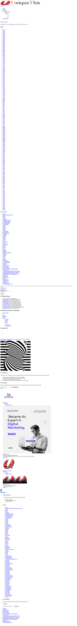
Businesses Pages (8, 526)
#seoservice (5, 300)
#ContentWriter (6, 303)
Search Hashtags (3, 290)
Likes (6, 536)
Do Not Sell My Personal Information (10, 619)
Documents (7, 539)
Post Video (7, 572)
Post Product (7, 564)
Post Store (7, 565)
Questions (7, 527)
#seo (4, 298)
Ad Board (7, 512)
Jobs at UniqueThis (6, 621)
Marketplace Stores (9, 514)
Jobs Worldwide (8, 557)
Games (6, 545)
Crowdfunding (8, 518)
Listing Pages (7, 524)
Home (6, 507)
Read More (2, 289)
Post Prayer (7, 580)
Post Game (7, 591)
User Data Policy (6, 612)
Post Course (7, 566)
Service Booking (8, 517)
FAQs (6, 553)
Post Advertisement (9, 563)
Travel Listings (8, 325)
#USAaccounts (6, 302)
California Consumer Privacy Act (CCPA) (11, 617)
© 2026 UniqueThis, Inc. (7, 622)
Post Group (7, 593)
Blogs (6, 509)
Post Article (7, 561)
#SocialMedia (5, 299)
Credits (6, 552)
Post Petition (7, 590)
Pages (6, 321)
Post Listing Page (8, 575)
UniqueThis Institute (9, 515)
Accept (1, 287)
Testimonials (7, 535)
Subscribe (5, 487)
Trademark (5, 620)
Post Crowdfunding (9, 569)
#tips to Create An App (7, 307)
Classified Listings (8, 556)
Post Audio (7, 574)
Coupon (6, 542)
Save (5, 211)
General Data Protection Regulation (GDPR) (11, 615)
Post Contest (7, 592)
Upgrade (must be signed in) (5, 340)
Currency (2, 26)
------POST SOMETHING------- (11, 559)
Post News (7, 562)
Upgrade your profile (7, 470)
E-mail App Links (15, 387)
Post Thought (7, 579)
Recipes (6, 533)
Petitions (7, 541)
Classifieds (7, 324)
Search (2, 293)
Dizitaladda (5, 402)
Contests (7, 551)
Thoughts (7, 528)
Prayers (6, 529)
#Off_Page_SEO (6, 305)
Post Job (6, 596)
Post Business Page (9, 577)
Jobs (4, 314)
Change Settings (3, 288)
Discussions (7, 538)
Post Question (8, 578)
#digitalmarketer (6, 301)
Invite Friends (8, 547)
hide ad (6, 403)
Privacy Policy (5, 611)
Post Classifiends (8, 595)
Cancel (2, 211)
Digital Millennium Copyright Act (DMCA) (11, 618)
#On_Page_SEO (6, 304)
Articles (6, 319)
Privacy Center (6, 614)
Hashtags (7, 548)
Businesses (5, 316)
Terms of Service (6, 610)
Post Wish (7, 581)
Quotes (6, 532)
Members (7, 546)
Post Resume (7, 587)
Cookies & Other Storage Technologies (10, 613)
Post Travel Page (8, 594)
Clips (6, 543)
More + (4, 318)
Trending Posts (6, 312)
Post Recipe (7, 583)
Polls (6, 534)
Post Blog (7, 560)
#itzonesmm (5, 308)
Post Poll (7, 584)
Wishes (6, 531)
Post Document (8, 589)
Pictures (6, 521)
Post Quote (7, 582)
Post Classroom (8, 567)
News (4, 317)
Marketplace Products (9, 513)
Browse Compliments (9, 549)
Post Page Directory (9, 576)
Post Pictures (7, 573)
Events (6, 320)
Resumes (7, 537)
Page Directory (8, 525)
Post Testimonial (8, 586)
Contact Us (5, 609)
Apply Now (5, 457)
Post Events (7, 570)
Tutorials (7, 550)
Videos (6, 520)
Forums (6, 523)
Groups (6, 554)
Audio (6, 522)
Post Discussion (8, 588)
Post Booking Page (9, 568)
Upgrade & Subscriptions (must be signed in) (13, 508)
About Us (5, 608)
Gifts (6, 540)
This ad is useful (8, 404)
